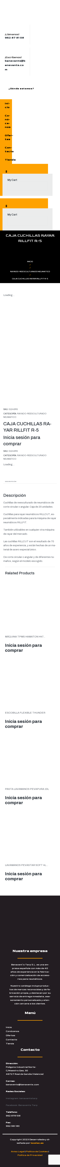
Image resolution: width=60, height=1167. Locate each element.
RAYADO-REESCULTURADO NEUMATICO (30, 271)
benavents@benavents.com (15, 65)
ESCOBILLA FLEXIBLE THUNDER (25, 712)
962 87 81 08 (14, 37)
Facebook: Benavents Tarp (22, 1105)
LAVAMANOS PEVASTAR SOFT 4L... (26, 865)
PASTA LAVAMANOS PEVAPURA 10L (27, 789)
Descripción (10, 481)
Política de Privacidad (30, 1155)
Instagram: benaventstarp (21, 1098)
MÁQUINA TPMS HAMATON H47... (25, 636)
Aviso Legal (17, 1151)
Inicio (30, 261)
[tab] (30, 481)
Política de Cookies (37, 1151)
